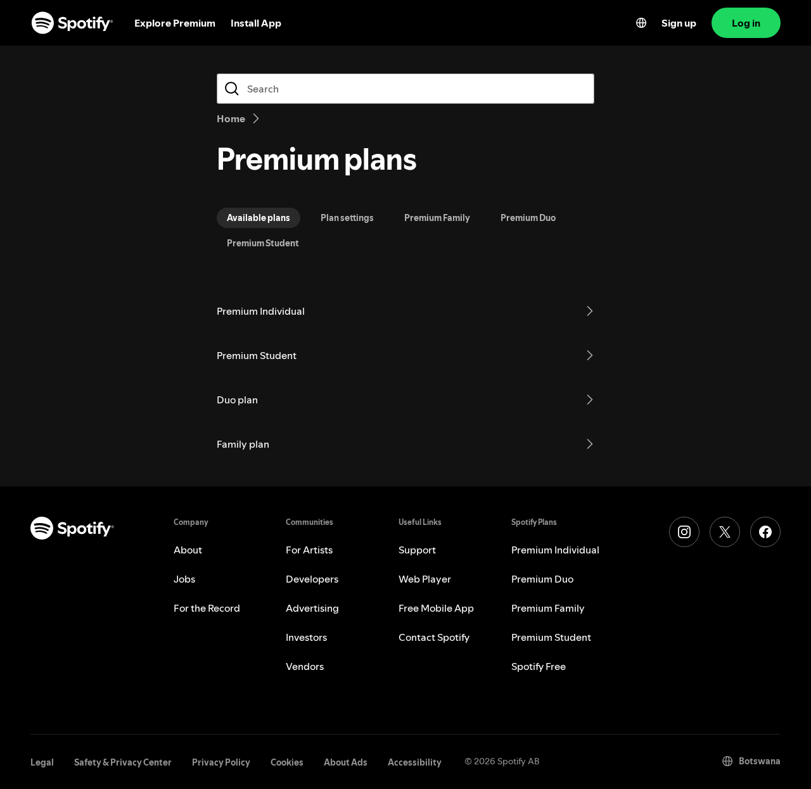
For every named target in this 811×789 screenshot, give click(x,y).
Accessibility (415, 762)
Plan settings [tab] (347, 217)
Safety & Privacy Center (123, 762)
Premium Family (548, 608)
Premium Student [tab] (263, 243)
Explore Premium (174, 23)
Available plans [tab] (258, 217)
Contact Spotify (434, 637)
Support (417, 550)
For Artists (309, 550)
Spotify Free (538, 666)
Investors (306, 637)
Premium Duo (542, 579)
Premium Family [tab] (437, 217)
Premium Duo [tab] (528, 217)
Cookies (287, 762)
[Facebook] (765, 532)
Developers (312, 579)
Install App (256, 23)
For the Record (207, 608)
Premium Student (551, 637)
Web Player (425, 579)
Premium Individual (555, 550)
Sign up (678, 23)
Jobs (184, 579)
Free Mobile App (436, 608)
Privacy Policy (221, 762)
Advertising (312, 608)
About (188, 550)
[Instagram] (684, 532)
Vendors (305, 666)
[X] (725, 532)
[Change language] (641, 23)
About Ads (345, 762)
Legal (42, 762)
